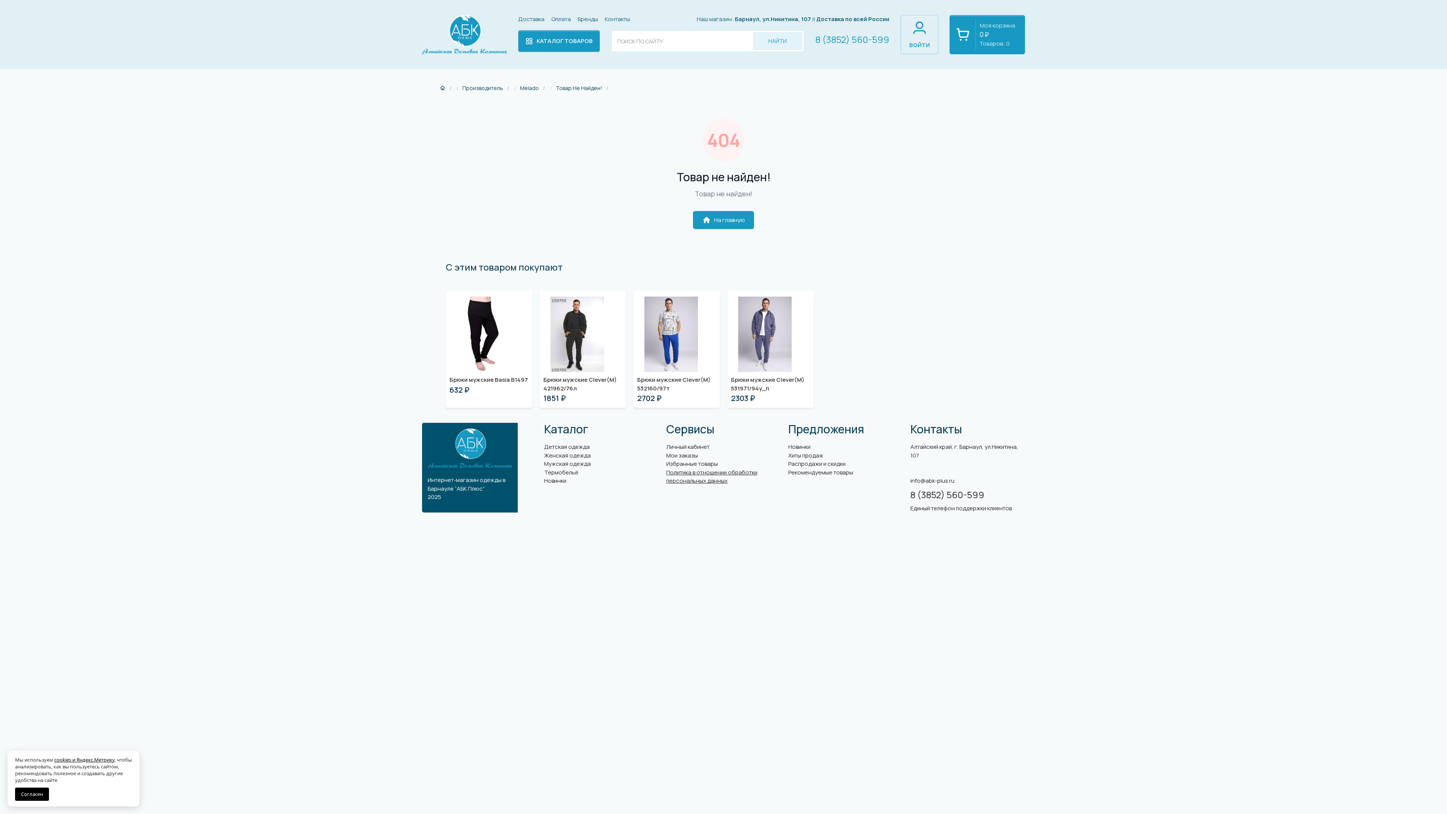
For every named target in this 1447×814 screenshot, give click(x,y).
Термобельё (561, 472)
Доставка (531, 19)
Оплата (561, 19)
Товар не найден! (579, 88)
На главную (723, 220)
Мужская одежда (567, 464)
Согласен (32, 794)
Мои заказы (682, 455)
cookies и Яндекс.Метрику (84, 759)
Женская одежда (567, 455)
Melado (529, 88)
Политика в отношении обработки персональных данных (711, 476)
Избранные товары (692, 464)
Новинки (555, 481)
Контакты (617, 19)
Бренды (588, 19)
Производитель (482, 88)
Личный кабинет (688, 447)
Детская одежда (567, 447)
